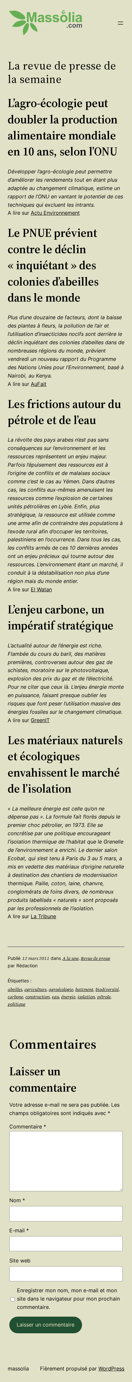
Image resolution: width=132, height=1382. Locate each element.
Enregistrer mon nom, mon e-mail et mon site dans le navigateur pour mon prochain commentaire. (68, 1298)
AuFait (38, 384)
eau (55, 997)
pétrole (104, 997)
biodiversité (107, 989)
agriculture (35, 989)
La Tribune (43, 916)
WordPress (111, 1368)
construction (37, 997)
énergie (68, 997)
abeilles (15, 989)
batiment (84, 989)
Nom (17, 1200)
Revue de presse (95, 958)
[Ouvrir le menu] (120, 23)
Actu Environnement (55, 213)
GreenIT (40, 720)
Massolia (18, 1368)
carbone (15, 997)
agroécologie (61, 989)
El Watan (41, 589)
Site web (19, 1260)
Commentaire (27, 1126)
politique (16, 1004)
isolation (86, 997)
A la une (70, 958)
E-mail (19, 1230)
